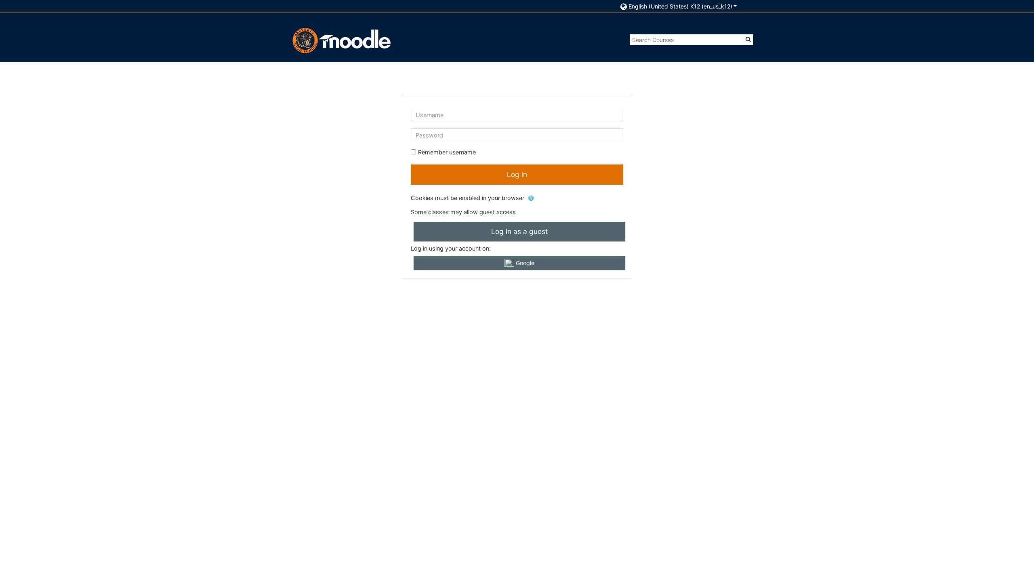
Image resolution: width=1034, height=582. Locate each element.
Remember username (447, 152)
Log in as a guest (519, 231)
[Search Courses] (748, 39)
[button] (678, 6)
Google (524, 262)
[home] (340, 40)
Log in (517, 174)
